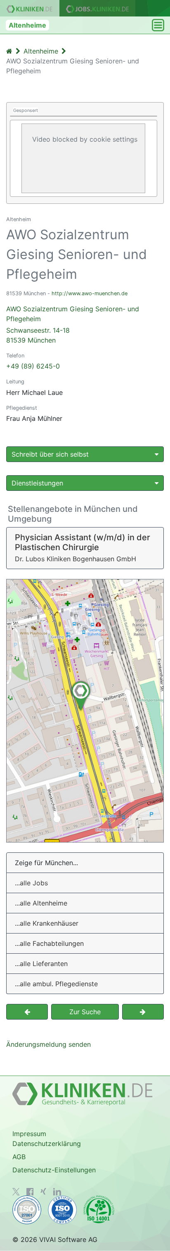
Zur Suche (85, 1012)
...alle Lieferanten (41, 963)
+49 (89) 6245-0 (33, 366)
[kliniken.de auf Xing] (43, 1191)
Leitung (15, 381)
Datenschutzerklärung (46, 1143)
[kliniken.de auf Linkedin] (57, 1191)
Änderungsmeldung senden (48, 1044)
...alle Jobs (31, 883)
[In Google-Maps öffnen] (85, 711)
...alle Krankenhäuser (46, 923)
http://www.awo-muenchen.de (90, 293)
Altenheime (27, 25)
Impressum (29, 1134)
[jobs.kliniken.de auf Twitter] (16, 1191)
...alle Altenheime (41, 903)
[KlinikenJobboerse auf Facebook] (30, 1191)
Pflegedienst (21, 408)
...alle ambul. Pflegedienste (56, 984)
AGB (19, 1157)
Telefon (15, 355)
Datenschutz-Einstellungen (54, 1170)
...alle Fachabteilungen (49, 943)
